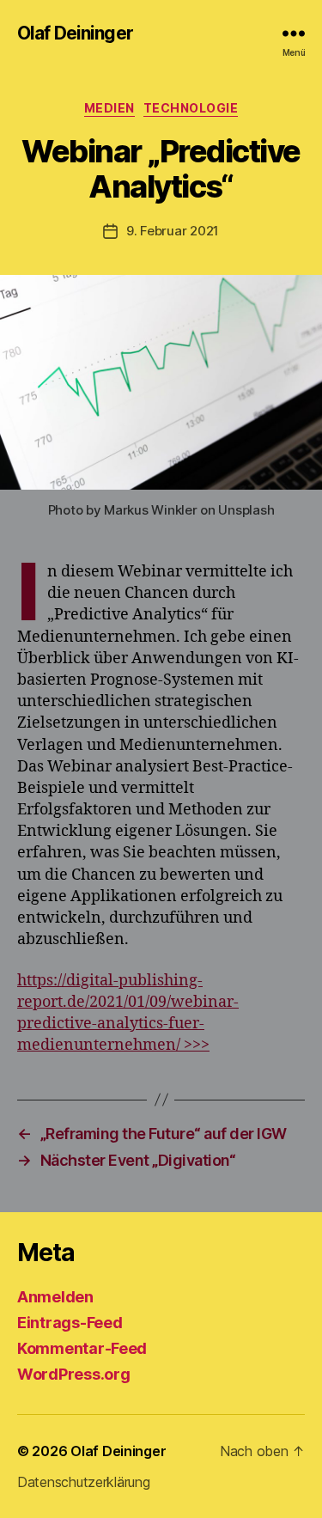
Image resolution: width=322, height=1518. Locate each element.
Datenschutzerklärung (83, 1482)
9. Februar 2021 (172, 231)
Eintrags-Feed (70, 1323)
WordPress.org (74, 1374)
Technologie (191, 108)
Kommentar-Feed (82, 1348)
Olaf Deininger (75, 33)
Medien (109, 108)
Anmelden (55, 1297)
